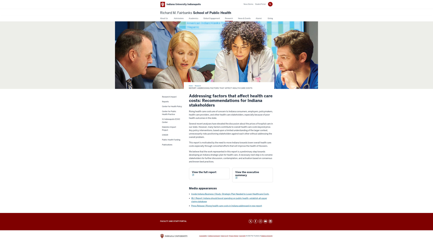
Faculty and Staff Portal (173, 221)
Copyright (242, 236)
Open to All (224, 236)
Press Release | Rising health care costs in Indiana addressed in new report (226, 206)
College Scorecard (214, 236)
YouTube (265, 221)
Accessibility (203, 236)
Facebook (255, 221)
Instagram (260, 221)
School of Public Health (195, 13)
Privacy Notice (233, 236)
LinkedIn (270, 221)
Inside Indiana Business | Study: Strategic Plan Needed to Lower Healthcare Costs (230, 194)
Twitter (251, 221)
